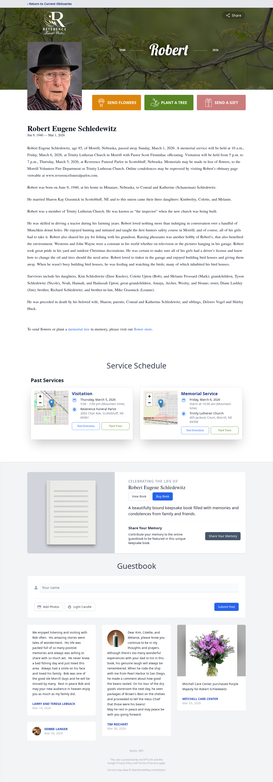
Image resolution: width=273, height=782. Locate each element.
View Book (139, 496)
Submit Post (226, 607)
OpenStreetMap (141, 770)
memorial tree (79, 329)
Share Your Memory (223, 536)
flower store (143, 329)
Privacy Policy (124, 763)
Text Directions (86, 426)
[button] (51, 403)
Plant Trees (115, 426)
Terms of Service (148, 763)
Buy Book (162, 496)
